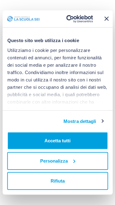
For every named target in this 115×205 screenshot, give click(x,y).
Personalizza (54, 160)
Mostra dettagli (79, 121)
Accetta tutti (57, 140)
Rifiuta (58, 180)
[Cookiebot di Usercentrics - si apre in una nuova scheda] (69, 19)
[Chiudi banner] (107, 19)
